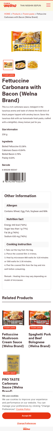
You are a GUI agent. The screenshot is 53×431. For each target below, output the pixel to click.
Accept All (26, 415)
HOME (7, 14)
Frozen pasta (28, 14)
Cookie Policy (23, 409)
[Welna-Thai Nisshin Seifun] (10, 4)
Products (17, 14)
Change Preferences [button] (26, 423)
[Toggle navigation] (48, 4)
